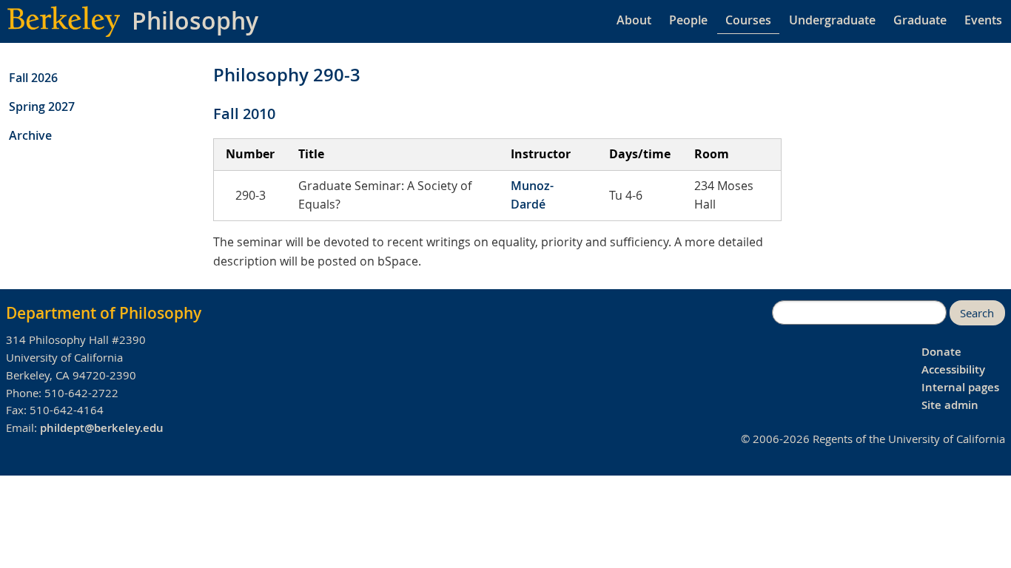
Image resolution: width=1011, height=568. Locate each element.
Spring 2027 (42, 106)
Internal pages (960, 387)
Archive (30, 135)
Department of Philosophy (103, 312)
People (688, 20)
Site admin (949, 405)
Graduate (920, 20)
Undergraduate (832, 20)
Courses (748, 20)
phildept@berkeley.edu (102, 428)
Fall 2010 (244, 114)
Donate (941, 352)
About (634, 20)
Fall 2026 (33, 78)
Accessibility (953, 369)
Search (977, 313)
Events (983, 20)
